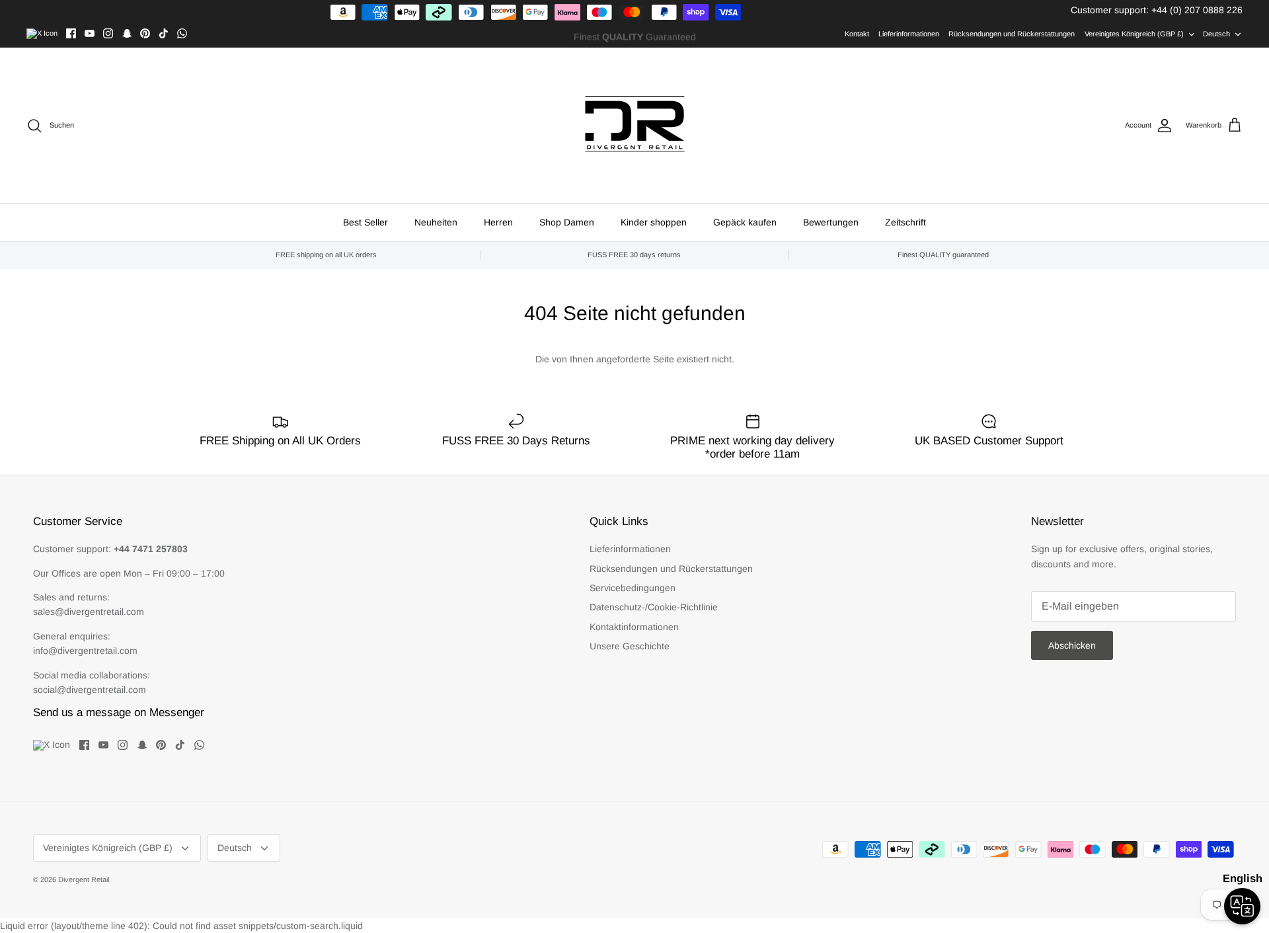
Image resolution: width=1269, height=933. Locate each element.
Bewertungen (831, 222)
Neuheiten (435, 222)
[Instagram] (108, 33)
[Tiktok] (164, 33)
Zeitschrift (905, 222)
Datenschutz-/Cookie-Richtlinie (654, 607)
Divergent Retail (83, 879)
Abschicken (1072, 645)
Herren (498, 222)
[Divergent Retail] (634, 125)
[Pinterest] (145, 33)
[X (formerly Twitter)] (42, 33)
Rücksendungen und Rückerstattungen (1011, 34)
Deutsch (1216, 34)
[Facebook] (71, 33)
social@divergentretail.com (89, 689)
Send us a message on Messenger (118, 712)
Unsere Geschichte (630, 646)
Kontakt (857, 34)
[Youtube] (90, 33)
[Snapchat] (127, 33)
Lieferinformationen (908, 34)
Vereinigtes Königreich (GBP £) (1134, 34)
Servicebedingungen (632, 588)
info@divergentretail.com (85, 650)
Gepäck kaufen (745, 222)
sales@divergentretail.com (88, 611)
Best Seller (365, 222)
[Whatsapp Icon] (182, 33)
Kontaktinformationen (634, 627)
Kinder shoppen (654, 222)
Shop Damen (566, 222)
